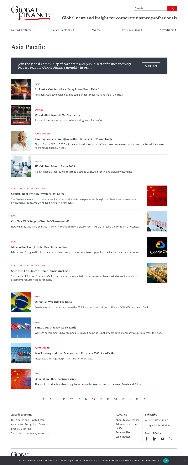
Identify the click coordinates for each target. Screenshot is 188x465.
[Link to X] (170, 438)
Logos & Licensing (21, 428)
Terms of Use (123, 432)
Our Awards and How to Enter (27, 420)
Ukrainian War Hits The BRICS (54, 301)
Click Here (151, 65)
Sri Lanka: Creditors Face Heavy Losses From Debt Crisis (69, 89)
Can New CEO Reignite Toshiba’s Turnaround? (40, 221)
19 (122, 399)
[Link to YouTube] (162, 438)
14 (86, 399)
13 (78, 399)
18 (115, 399)
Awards (96, 29)
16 (100, 399)
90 (137, 399)
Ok (166, 460)
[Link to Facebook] (146, 438)
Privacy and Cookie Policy (126, 426)
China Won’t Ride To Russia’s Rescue (57, 379)
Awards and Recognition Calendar (30, 424)
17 (108, 399)
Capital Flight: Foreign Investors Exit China (37, 193)
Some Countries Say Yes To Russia (55, 327)
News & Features (21, 29)
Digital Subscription (159, 425)
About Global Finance (127, 420)
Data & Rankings (61, 29)
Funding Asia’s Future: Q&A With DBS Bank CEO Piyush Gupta (74, 139)
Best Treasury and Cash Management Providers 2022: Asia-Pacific (75, 353)
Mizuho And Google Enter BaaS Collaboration (39, 247)
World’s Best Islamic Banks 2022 (55, 166)
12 (71, 399)
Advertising (167, 29)
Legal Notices (123, 436)
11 (64, 399)
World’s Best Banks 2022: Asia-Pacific (58, 115)
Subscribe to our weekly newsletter (30, 433)
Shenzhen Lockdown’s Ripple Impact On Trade (40, 270)
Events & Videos (130, 29)
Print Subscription (158, 420)
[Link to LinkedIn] (154, 438)
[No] (184, 460)
